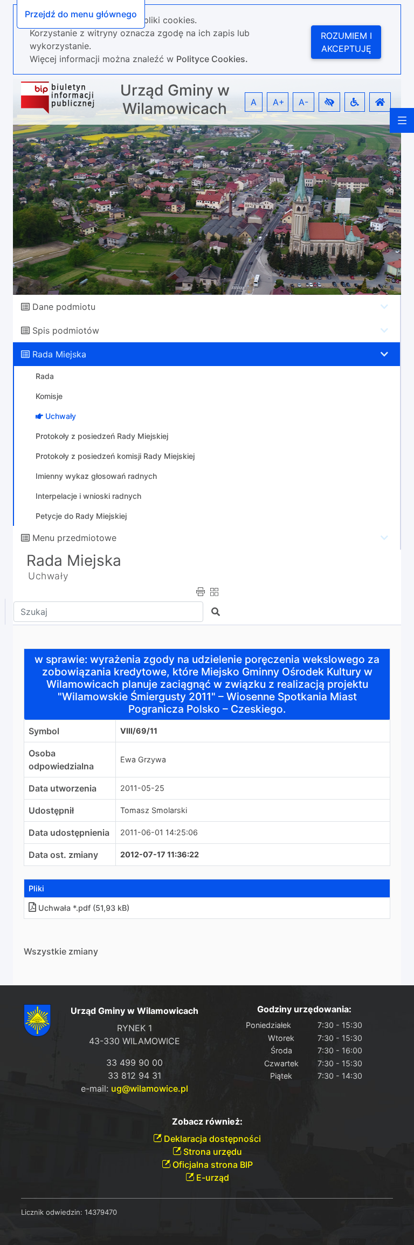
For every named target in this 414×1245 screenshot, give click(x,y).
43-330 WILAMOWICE (134, 1041)
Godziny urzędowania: (304, 1009)
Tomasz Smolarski (153, 810)
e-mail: (134, 1088)
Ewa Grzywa (143, 759)
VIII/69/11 (138, 730)
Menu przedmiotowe (74, 537)
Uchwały (48, 575)
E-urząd (211, 1177)
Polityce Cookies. (212, 58)
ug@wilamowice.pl (149, 1088)
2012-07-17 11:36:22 (159, 854)
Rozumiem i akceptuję (346, 42)
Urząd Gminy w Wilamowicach (175, 100)
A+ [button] (279, 102)
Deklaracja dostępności (211, 1138)
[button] (329, 102)
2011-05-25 (142, 788)
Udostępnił (51, 810)
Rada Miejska (59, 354)
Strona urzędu (211, 1151)
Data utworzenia (62, 788)
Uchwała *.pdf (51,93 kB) (83, 907)
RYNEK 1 (134, 1028)
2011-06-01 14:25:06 (159, 832)
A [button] (254, 102)
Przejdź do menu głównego (81, 14)
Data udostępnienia (69, 832)
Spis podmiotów (65, 330)
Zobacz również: (207, 1122)
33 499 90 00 (134, 1062)
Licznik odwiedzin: (51, 1212)
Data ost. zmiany (63, 854)
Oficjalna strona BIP (211, 1164)
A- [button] (303, 102)
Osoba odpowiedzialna (61, 760)
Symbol (44, 731)
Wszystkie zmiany (61, 951)
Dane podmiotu (63, 306)
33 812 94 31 (134, 1075)
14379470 (101, 1212)
